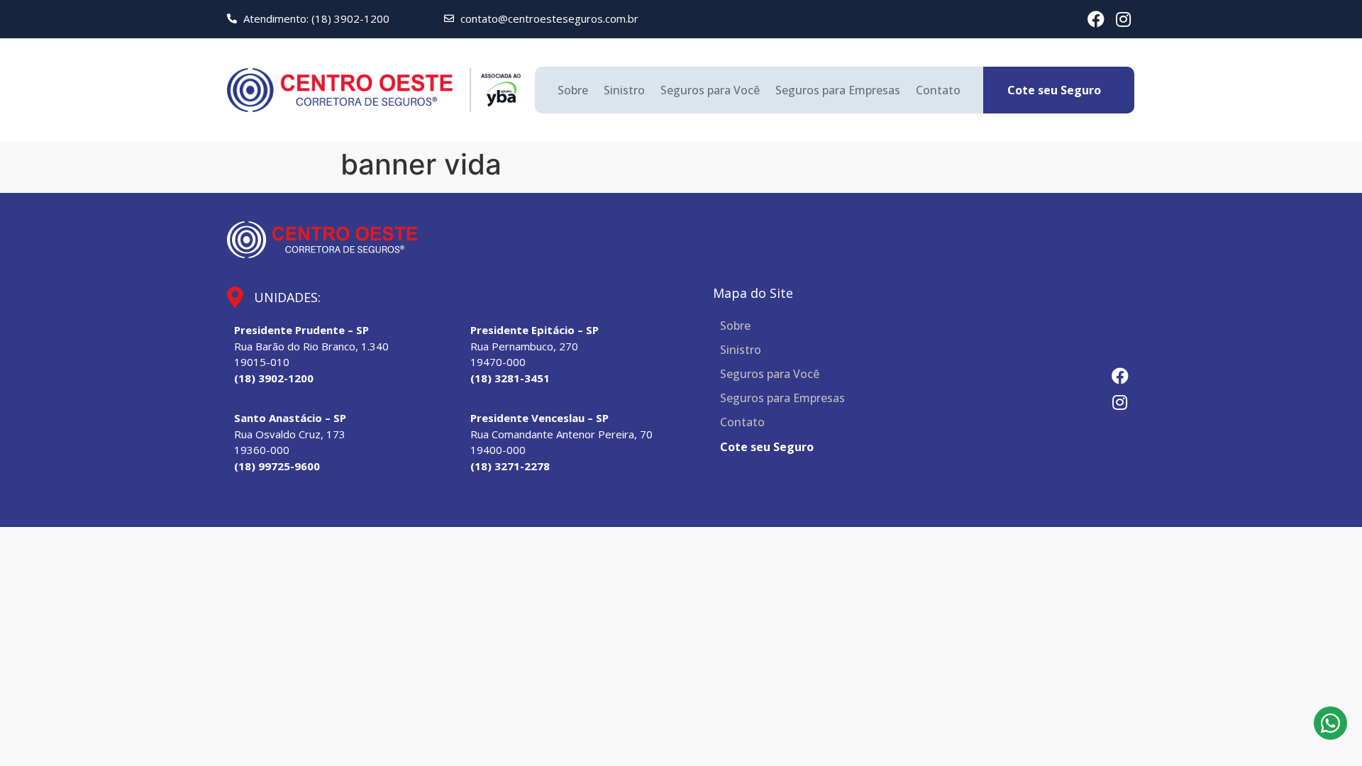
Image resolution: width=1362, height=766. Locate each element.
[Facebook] (1095, 19)
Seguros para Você (710, 90)
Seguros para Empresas (837, 90)
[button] (1054, 90)
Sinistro (624, 90)
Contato (938, 90)
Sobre (573, 90)
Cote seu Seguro (767, 447)
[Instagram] (1123, 19)
